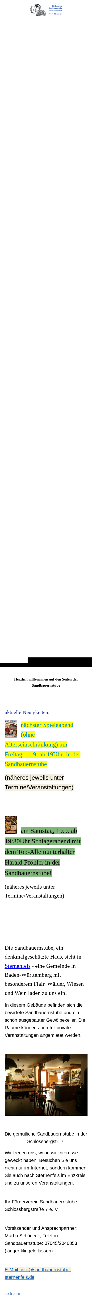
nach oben (12, 1294)
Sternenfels (17, 966)
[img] (46, 10)
